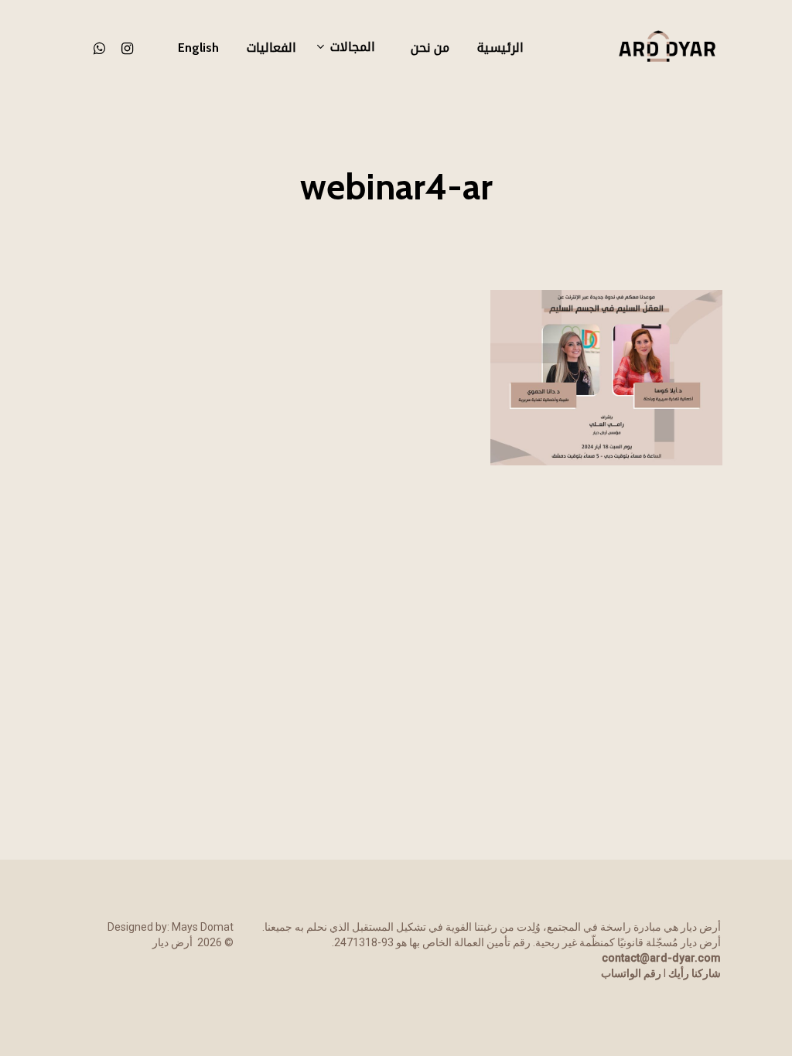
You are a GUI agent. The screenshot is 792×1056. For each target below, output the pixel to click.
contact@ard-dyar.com (661, 958)
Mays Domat (203, 927)
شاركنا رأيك (694, 973)
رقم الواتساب (631, 973)
